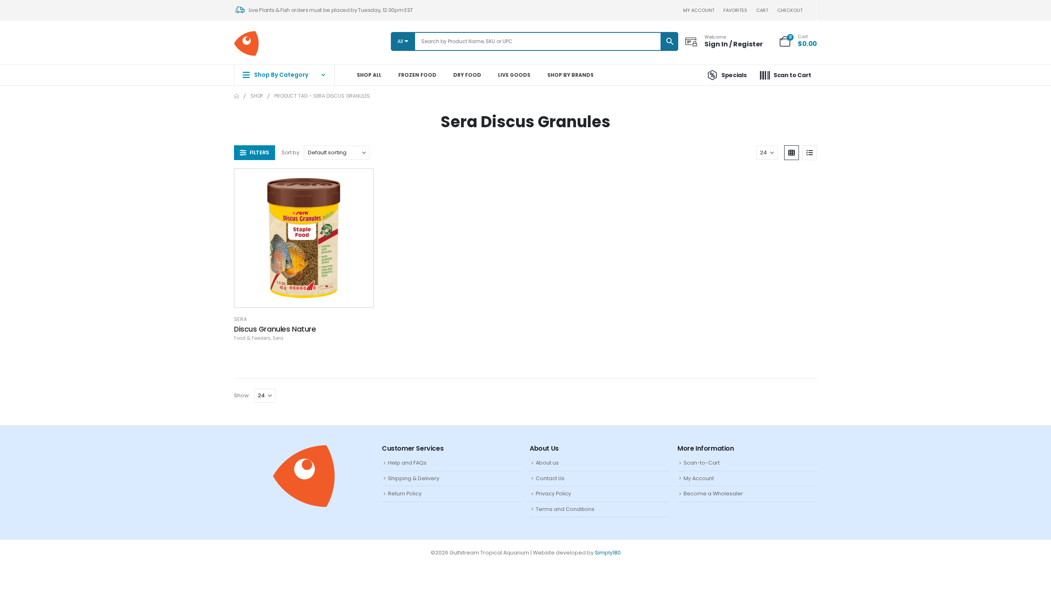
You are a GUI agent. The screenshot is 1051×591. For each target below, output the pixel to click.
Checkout (790, 10)
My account (698, 10)
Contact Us (550, 478)
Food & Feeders (252, 338)
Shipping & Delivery (413, 478)
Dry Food (467, 74)
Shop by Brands (570, 74)
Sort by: (291, 152)
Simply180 (608, 552)
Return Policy (405, 493)
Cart (762, 10)
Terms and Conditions (565, 509)
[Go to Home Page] (236, 96)
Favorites (735, 10)
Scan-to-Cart (702, 462)
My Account (699, 478)
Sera (240, 319)
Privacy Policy (553, 493)
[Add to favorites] (361, 181)
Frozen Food (417, 74)
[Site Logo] (246, 43)
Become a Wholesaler (713, 493)
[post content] (303, 238)
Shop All (369, 74)
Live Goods (514, 74)
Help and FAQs (407, 462)
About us (547, 462)
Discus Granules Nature (275, 329)
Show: (242, 395)
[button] (254, 152)
